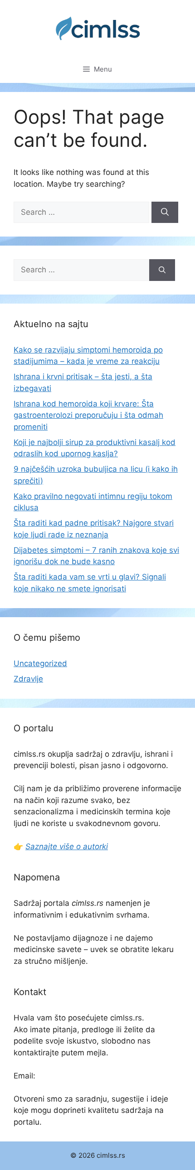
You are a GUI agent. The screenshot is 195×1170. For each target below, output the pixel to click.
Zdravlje (28, 678)
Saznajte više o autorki (66, 846)
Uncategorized (40, 663)
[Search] (164, 212)
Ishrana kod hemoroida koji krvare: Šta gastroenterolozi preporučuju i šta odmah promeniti (88, 415)
